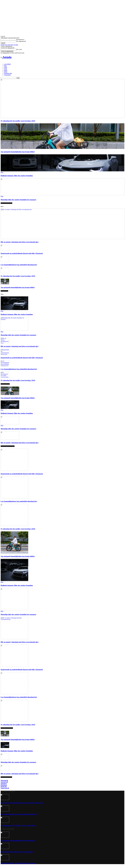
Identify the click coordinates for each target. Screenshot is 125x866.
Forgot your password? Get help (9, 44)
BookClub (4, 786)
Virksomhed (7, 75)
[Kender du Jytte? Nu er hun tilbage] (14, 330)
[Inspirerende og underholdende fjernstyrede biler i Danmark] (5, 250)
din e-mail (19, 49)
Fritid (5, 67)
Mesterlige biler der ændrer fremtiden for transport (18, 200)
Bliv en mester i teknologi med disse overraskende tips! (19, 242)
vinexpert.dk (4, 782)
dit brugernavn (20, 39)
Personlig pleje (8, 73)
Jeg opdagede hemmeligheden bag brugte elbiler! (18, 152)
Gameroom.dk (5, 788)
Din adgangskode (21, 41)
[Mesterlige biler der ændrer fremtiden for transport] (62, 195)
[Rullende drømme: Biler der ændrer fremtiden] (62, 171)
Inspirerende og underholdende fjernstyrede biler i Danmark (22, 253)
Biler (5, 65)
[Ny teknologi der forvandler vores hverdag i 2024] (62, 117)
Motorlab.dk (4, 780)
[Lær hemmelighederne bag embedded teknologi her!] (5, 261)
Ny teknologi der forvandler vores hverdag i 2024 (18, 121)
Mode (5, 70)
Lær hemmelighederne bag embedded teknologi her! (19, 265)
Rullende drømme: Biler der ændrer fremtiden (17, 176)
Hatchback (4, 785)
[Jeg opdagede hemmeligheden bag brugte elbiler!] (62, 148)
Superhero (4, 783)
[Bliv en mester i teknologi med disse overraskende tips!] (62, 238)
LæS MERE (7, 64)
